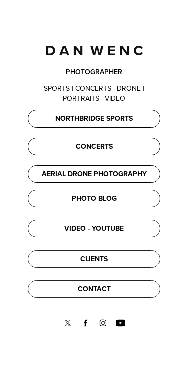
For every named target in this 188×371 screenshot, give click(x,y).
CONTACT (94, 289)
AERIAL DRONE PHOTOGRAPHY (94, 174)
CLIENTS (94, 259)
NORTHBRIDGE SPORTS (94, 118)
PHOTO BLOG (94, 198)
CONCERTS (94, 146)
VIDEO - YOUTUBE (94, 228)
